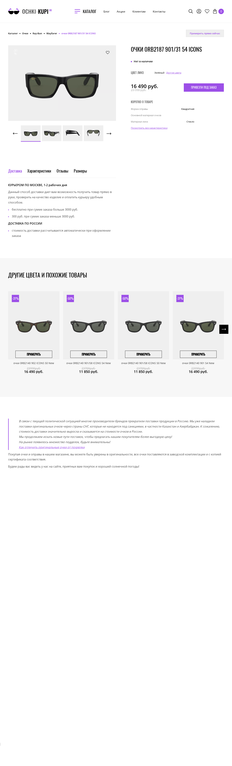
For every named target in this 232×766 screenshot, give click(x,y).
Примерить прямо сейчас (205, 33)
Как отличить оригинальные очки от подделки (52, 447)
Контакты (159, 11)
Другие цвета (173, 72)
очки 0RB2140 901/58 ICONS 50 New (143, 363)
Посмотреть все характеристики (149, 127)
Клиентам (139, 11)
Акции (121, 11)
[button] (24, 79)
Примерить (34, 354)
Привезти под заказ (204, 87)
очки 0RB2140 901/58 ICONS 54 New (88, 363)
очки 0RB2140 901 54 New (198, 363)
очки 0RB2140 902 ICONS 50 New (33, 363)
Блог (106, 11)
